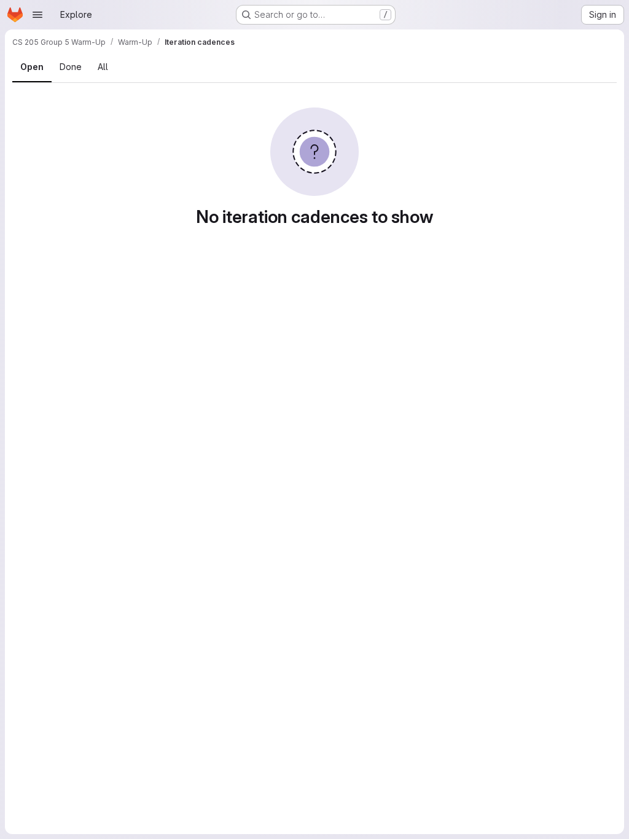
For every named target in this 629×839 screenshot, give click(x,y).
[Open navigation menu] (37, 15)
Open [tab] (32, 66)
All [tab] (103, 66)
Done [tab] (71, 66)
